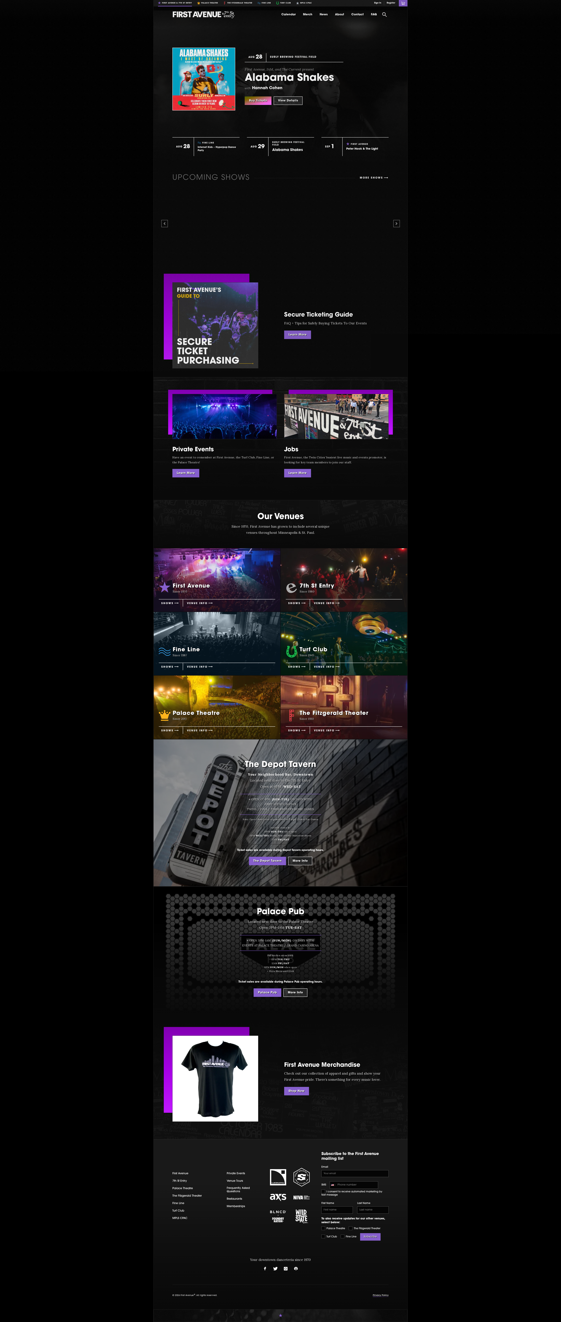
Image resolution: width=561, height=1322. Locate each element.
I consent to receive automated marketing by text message (351, 1193)
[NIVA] (302, 1197)
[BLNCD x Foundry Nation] (278, 1216)
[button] (164, 223)
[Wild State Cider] (302, 1216)
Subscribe (370, 1236)
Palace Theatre (335, 1228)
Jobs (291, 450)
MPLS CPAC (179, 1218)
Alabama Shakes (289, 78)
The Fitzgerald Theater (366, 1228)
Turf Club (331, 1236)
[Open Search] (384, 15)
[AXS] (278, 1197)
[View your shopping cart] (403, 3)
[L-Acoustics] (278, 1177)
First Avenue (180, 1173)
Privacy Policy (381, 1295)
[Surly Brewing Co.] (302, 1177)
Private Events (193, 450)
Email (324, 1167)
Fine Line (350, 1236)
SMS (323, 1185)
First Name (327, 1203)
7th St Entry (179, 1181)
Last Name (363, 1203)
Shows (167, 603)
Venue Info (197, 603)
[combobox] (333, 1185)
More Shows (371, 178)
